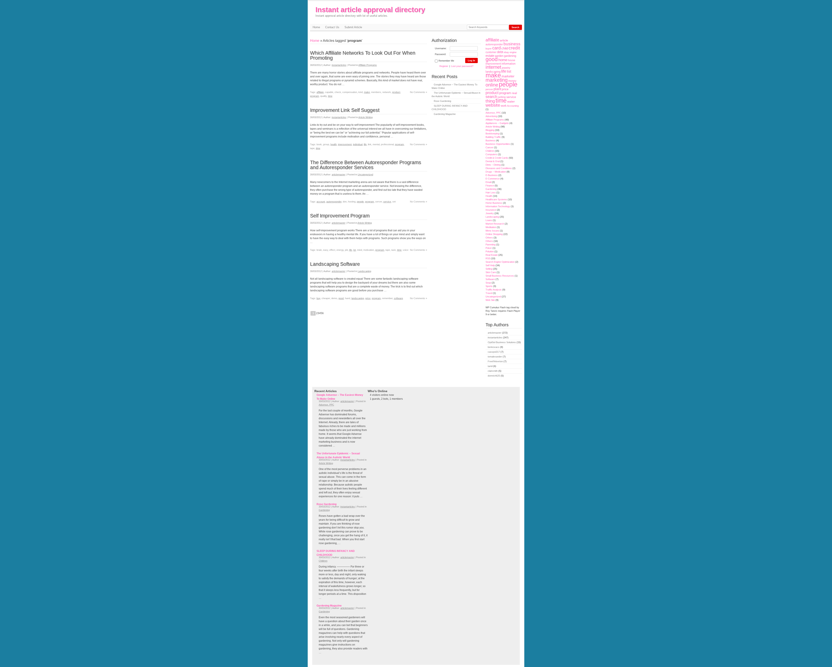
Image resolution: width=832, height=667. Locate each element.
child (504, 48)
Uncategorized (365, 174)
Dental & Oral (493, 161)
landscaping (357, 298)
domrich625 (494, 375)
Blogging (490, 130)
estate (490, 55)
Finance (490, 185)
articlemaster (338, 174)
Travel (489, 293)
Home (316, 27)
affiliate (320, 92)
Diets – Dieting (493, 164)
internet (493, 67)
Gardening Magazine (445, 114)
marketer (508, 76)
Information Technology (498, 206)
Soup (488, 282)
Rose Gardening (442, 101)
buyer (489, 48)
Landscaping (364, 271)
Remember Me (446, 60)
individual (357, 144)
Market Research (495, 223)
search (491, 97)
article (504, 40)
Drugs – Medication (496, 171)
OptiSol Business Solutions (502, 342)
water (511, 101)
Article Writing (365, 117)
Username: (441, 48)
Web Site (490, 300)
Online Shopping (494, 234)
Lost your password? (462, 66)
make (367, 92)
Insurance (491, 210)
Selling (489, 268)
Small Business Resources (500, 275)
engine (513, 52)
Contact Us (332, 27)
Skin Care (491, 272)
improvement (345, 144)
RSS (488, 258)
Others (489, 237)
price (367, 298)
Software (490, 279)
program (314, 96)
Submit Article (353, 27)
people (360, 201)
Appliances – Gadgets (497, 123)
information (508, 63)
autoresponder (333, 201)
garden (499, 55)
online (492, 85)
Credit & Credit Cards (497, 158)
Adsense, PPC (493, 112)
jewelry (506, 67)
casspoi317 (494, 352)
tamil (490, 366)
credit (514, 47)
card (496, 48)
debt (500, 52)
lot (354, 250)
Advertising (491, 116)
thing (490, 101)
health (333, 144)
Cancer (489, 147)
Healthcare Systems (496, 199)
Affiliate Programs (367, 65)
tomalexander (495, 356)
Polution (490, 251)
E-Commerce (493, 178)
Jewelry (490, 213)
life (365, 144)
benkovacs (493, 347)
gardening (510, 55)
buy (318, 298)
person (489, 89)
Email (488, 182)
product (396, 92)
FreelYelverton (495, 361)
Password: (440, 54)
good (341, 298)
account (321, 201)
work (504, 105)
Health (489, 196)
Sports (489, 286)
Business (490, 140)
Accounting (513, 105)
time (330, 96)
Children (490, 151)
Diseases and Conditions (499, 168)
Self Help (490, 265)
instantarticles (339, 65)
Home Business (494, 203)
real (514, 93)
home (502, 60)
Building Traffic (493, 137)
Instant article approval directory (370, 11)
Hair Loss (491, 192)
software (398, 298)
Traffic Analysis (494, 289)
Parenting (491, 244)
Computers (491, 154)
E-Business (492, 175)
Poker (489, 248)
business (512, 44)
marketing (497, 80)
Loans (489, 220)
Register (443, 66)
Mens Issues (492, 230)
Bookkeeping (492, 133)
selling (502, 97)
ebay (506, 52)
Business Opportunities (498, 144)
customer (491, 52)
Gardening (491, 189)
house (511, 60)
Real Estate (492, 255)
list (509, 71)
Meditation (491, 227)
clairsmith (493, 371)
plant (497, 89)
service (387, 201)
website (493, 105)
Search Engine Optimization (500, 262)
